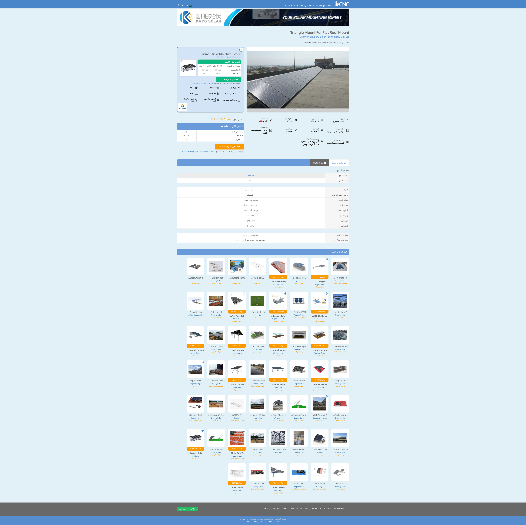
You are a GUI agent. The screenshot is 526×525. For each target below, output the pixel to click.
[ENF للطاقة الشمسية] (342, 3)
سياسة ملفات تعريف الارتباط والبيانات (260, 519)
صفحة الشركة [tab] (318, 163)
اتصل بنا (242, 519)
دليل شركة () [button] (304, 5)
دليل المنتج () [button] (323, 5)
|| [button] (182, 5)
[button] (188, 5)
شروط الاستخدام (280, 519)
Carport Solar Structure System (221, 54)
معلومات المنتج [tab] (338, 163)
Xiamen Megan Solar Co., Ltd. (229, 57)
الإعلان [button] (289, 5)
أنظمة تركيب (344, 42)
